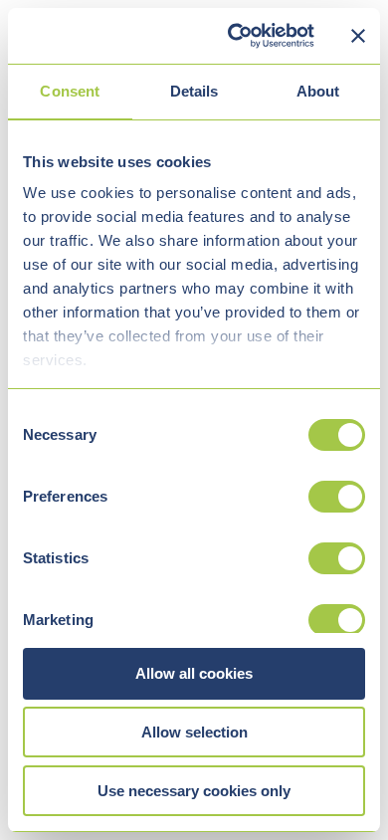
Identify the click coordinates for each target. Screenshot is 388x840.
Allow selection (194, 732)
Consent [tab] (69, 91)
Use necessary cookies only (194, 790)
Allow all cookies (194, 673)
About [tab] (318, 91)
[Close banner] (358, 36)
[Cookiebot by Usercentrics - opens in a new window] (235, 36)
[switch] (336, 497)
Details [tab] (194, 91)
